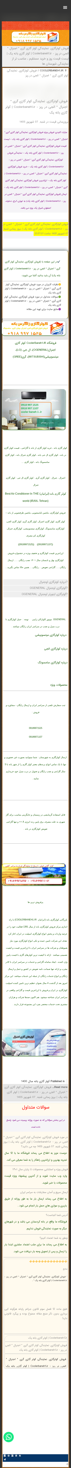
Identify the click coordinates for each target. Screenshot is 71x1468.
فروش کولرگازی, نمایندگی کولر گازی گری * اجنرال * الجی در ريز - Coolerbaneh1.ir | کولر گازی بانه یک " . (35, 1278)
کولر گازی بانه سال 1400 (35, 1081)
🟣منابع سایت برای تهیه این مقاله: (43, 309)
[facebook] (4, 1456)
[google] (12, 1456)
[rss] (16, 1456)
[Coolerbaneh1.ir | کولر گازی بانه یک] (35, 43)
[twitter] (8, 1456)
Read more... (59, 1087)
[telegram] (4, 1460)
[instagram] (19, 1456)
